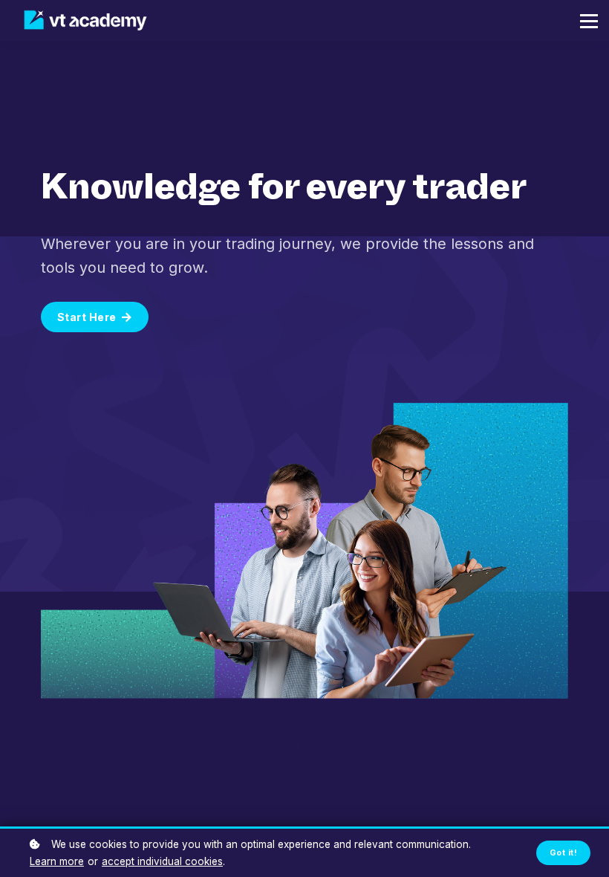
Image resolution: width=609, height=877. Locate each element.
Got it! (563, 853)
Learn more (57, 861)
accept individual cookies (162, 861)
